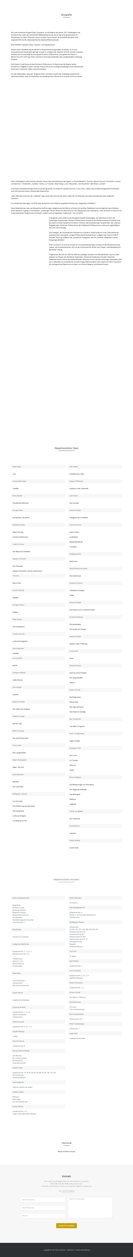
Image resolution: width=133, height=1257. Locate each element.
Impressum (70, 1250)
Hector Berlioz (18, 993)
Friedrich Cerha (18, 544)
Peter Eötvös (17, 619)
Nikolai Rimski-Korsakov (78, 568)
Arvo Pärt (73, 951)
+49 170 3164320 (68, 1191)
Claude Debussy (18, 1031)
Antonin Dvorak (18, 590)
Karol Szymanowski (77, 1014)
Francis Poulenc (75, 510)
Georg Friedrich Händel (21, 1051)
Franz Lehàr (17, 745)
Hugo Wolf (73, 1033)
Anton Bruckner (18, 1022)
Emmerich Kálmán (19, 673)
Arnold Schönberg (76, 617)
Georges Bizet (18, 510)
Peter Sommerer (38, 32)
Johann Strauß (75, 690)
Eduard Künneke (19, 702)
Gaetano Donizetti (19, 559)
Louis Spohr (74, 651)
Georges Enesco (18, 605)
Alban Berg (17, 467)
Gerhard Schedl (75, 636)
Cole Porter (74, 496)
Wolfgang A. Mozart (20, 794)
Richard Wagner (75, 777)
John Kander (17, 687)
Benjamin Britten (19, 525)
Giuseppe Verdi (75, 748)
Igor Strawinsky (75, 719)
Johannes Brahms (19, 1007)
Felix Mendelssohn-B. (77, 908)
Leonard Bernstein (19, 481)
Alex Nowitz (74, 467)
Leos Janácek (17, 658)
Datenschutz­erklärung (83, 1250)
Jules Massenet (18, 774)
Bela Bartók (17, 929)
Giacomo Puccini (75, 525)
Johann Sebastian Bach (21, 898)
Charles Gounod (18, 634)
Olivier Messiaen (76, 898)
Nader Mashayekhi (19, 760)
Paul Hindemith (18, 648)
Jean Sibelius (74, 961)
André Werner (75, 826)
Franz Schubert (75, 971)
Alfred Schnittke (75, 602)
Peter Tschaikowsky (77, 733)
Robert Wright (75, 840)
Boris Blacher (17, 496)
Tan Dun (16, 576)
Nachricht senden (66, 1225)
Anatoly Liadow (18, 1092)
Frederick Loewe (18, 716)
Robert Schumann (76, 983)
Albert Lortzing (18, 731)
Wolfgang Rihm (75, 554)
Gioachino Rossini (76, 583)
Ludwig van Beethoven (21, 944)
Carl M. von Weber (76, 811)
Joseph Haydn (18, 1068)
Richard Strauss (75, 665)
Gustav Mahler (18, 1106)
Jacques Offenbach (76, 481)
